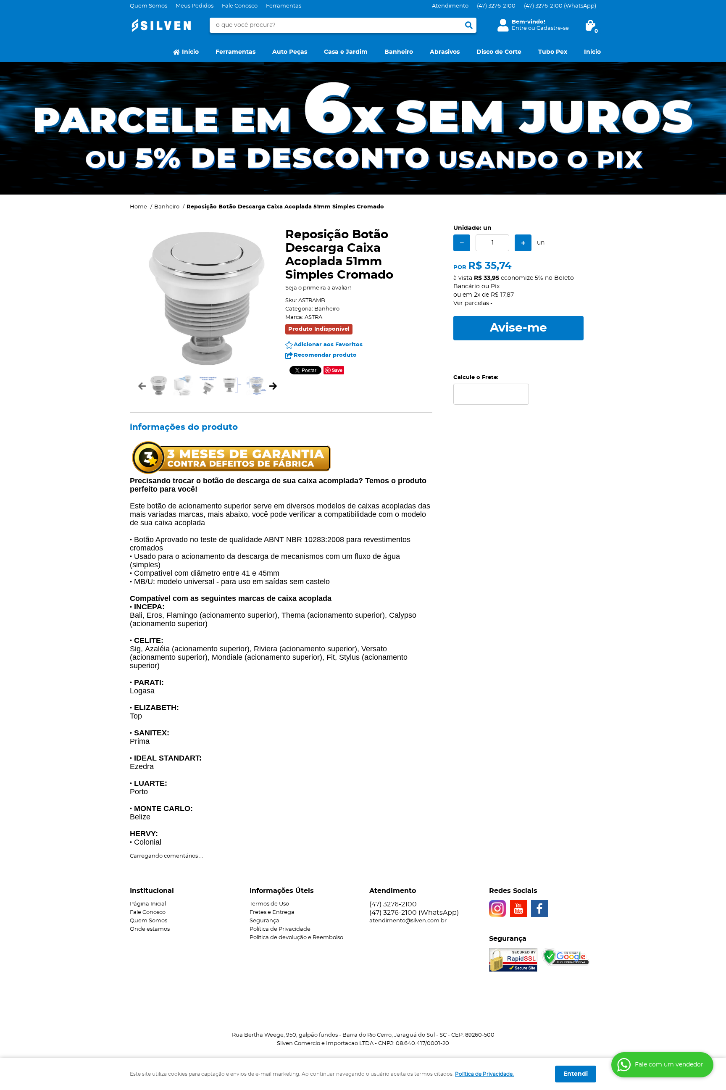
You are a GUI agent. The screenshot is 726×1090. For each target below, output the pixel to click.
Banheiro (398, 52)
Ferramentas (283, 6)
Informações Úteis (282, 890)
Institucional (152, 890)
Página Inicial (148, 904)
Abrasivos (445, 52)
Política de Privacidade (280, 929)
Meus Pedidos (194, 6)
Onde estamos (150, 929)
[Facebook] (539, 908)
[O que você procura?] (468, 25)
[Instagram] (497, 908)
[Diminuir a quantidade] (461, 242)
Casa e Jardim (346, 52)
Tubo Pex (552, 52)
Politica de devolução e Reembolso (296, 937)
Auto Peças (289, 52)
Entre (519, 28)
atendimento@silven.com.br (408, 921)
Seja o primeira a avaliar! (318, 288)
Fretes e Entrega (272, 912)
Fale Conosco (240, 6)
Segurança (264, 921)
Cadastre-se (553, 28)
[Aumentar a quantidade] (523, 242)
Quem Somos (148, 6)
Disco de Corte (498, 52)
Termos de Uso (269, 904)
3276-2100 (496, 6)
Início (190, 52)
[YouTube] (518, 908)
